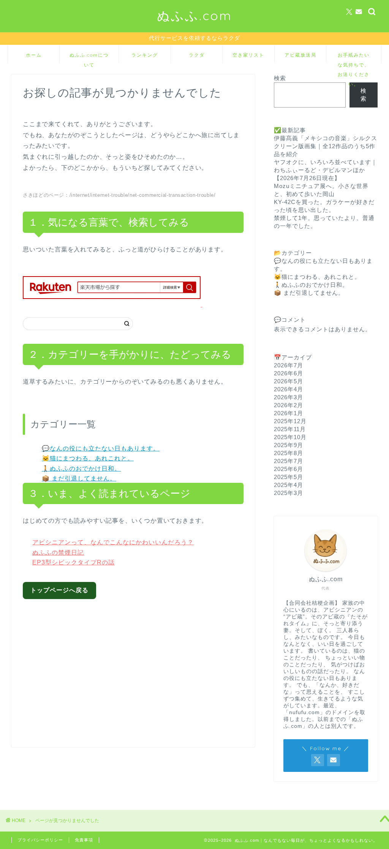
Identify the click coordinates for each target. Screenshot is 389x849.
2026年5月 (288, 381)
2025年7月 (288, 461)
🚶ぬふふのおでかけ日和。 (81, 468)
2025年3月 (288, 493)
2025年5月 (288, 477)
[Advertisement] (139, 667)
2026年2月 (288, 405)
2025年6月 (288, 469)
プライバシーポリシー (40, 840)
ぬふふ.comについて (89, 57)
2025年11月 (290, 429)
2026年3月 (288, 397)
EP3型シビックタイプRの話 (73, 562)
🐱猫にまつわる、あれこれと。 (88, 458)
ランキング (144, 55)
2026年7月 (288, 365)
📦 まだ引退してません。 (79, 478)
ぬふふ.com (194, 15)
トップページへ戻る (59, 590)
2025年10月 (290, 437)
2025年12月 (290, 421)
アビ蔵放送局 (300, 55)
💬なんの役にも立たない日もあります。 (101, 448)
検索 (280, 78)
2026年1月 (288, 413)
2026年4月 (288, 389)
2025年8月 (288, 453)
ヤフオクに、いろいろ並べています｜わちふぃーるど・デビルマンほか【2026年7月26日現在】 (325, 170)
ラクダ (197, 55)
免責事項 (84, 840)
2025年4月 (288, 485)
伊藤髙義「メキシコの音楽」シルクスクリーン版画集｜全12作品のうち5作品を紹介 (325, 146)
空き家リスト (248, 55)
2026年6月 (288, 373)
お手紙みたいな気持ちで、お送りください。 (354, 57)
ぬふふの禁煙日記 (58, 552)
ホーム (34, 55)
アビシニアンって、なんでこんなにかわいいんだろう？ (113, 542)
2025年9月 (288, 445)
